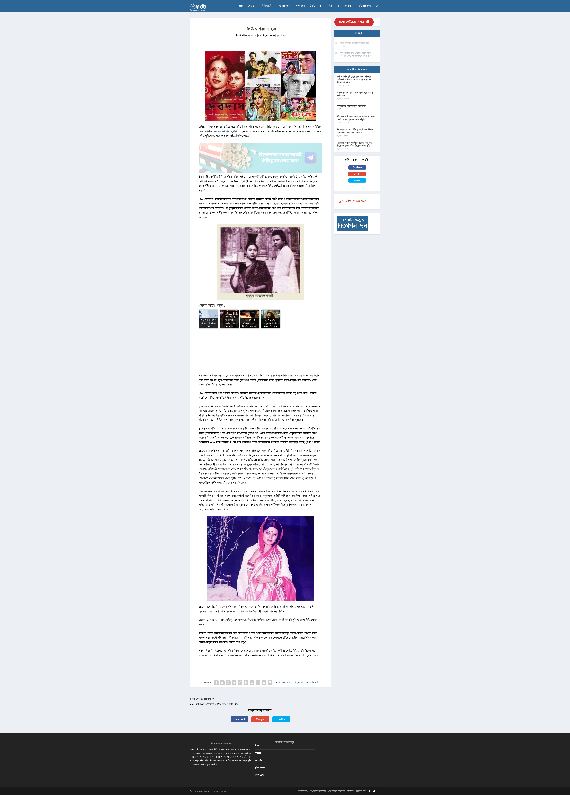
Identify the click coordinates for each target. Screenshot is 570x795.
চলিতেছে (258, 753)
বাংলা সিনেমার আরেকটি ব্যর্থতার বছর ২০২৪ (354, 44)
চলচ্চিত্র (251, 6)
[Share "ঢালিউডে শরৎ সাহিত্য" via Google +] (228, 683)
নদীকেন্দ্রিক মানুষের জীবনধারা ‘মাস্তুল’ (351, 106)
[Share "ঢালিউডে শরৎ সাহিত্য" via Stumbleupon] (258, 683)
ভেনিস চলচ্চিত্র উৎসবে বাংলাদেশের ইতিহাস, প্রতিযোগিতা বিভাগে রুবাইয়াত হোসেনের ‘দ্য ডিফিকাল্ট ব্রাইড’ (354, 79)
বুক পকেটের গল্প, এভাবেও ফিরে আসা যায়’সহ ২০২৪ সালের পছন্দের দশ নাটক (356, 54)
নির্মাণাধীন (258, 760)
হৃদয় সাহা (251, 35)
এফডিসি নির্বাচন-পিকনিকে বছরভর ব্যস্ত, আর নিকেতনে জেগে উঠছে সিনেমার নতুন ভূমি (354, 144)
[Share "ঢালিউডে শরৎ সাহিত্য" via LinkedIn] (246, 683)
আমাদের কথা (303, 791)
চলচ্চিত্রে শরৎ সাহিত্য (290, 682)
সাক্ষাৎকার (300, 6)
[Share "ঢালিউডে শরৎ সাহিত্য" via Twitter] (222, 683)
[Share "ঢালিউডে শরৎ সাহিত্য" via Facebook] (216, 683)
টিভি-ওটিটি (267, 6)
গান (338, 6)
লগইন (225, 704)
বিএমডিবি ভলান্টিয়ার (318, 791)
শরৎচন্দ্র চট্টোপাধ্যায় (310, 682)
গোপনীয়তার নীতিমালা (336, 791)
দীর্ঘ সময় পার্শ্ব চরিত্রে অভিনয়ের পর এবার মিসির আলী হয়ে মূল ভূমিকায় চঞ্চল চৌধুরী (356, 118)
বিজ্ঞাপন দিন (360, 791)
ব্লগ (321, 6)
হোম (241, 6)
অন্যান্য (348, 6)
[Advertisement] (260, 352)
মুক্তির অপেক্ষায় (260, 767)
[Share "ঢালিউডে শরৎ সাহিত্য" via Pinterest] (240, 683)
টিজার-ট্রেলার (259, 774)
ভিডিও (329, 6)
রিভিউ (312, 6)
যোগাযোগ (350, 791)
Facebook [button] (240, 719)
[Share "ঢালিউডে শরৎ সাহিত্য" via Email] (264, 683)
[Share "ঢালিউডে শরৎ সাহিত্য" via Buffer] (252, 683)
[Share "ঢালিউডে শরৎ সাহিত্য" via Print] (270, 683)
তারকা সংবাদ (285, 6)
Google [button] (260, 719)
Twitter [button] (281, 719)
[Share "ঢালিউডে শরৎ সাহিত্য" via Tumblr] (234, 683)
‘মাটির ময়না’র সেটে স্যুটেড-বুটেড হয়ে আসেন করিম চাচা (355, 94)
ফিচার (257, 745)
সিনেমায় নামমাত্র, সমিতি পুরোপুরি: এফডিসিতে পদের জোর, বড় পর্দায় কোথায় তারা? (355, 131)
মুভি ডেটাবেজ (364, 6)
